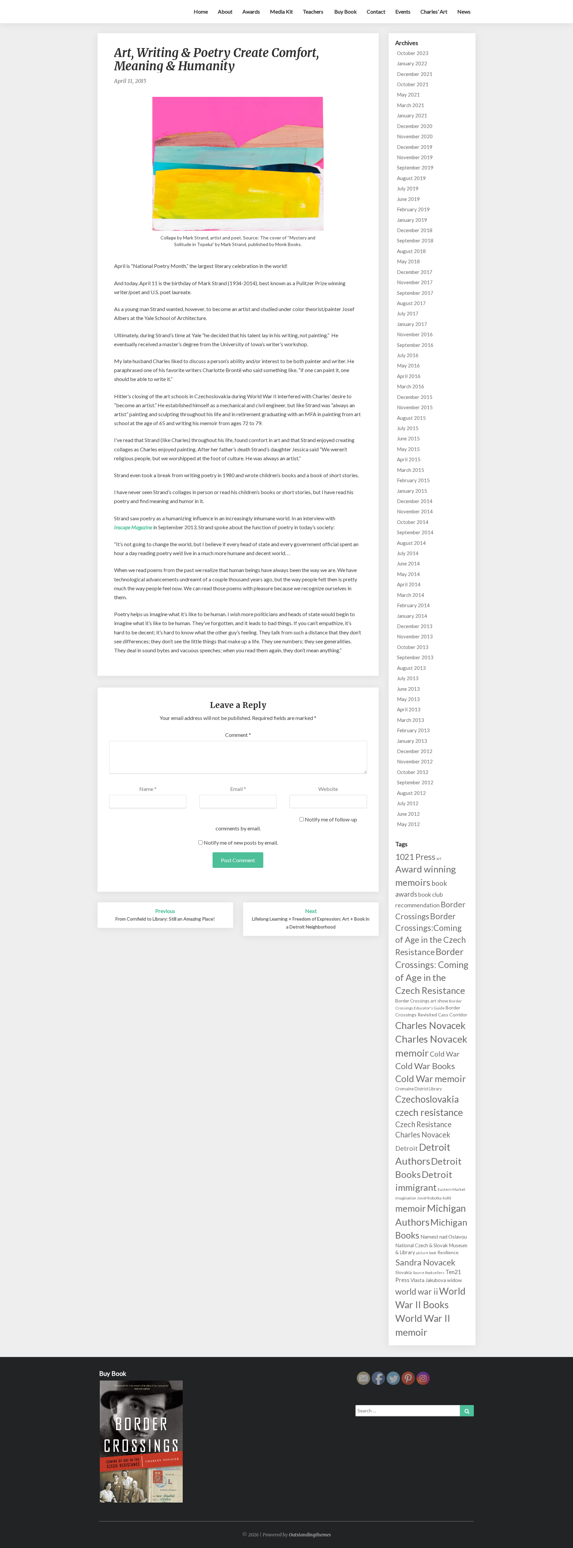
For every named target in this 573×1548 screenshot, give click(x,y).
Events (403, 11)
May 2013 (408, 699)
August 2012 (411, 793)
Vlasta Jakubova (428, 1280)
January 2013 (412, 741)
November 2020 (415, 136)
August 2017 (411, 303)
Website (328, 789)
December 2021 (414, 74)
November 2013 (415, 636)
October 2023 (412, 53)
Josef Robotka (429, 1197)
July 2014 (407, 553)
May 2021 (408, 94)
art (438, 858)
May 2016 (408, 365)
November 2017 (415, 282)
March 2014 (410, 595)
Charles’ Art (433, 11)
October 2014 (412, 522)
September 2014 (415, 532)
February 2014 (413, 605)
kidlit (447, 1197)
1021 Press (415, 857)
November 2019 (415, 157)
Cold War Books (425, 1066)
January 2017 (412, 324)
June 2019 (408, 199)
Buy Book (345, 11)
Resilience (448, 1252)
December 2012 (414, 751)
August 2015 (411, 418)
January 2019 (412, 220)
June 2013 (408, 689)
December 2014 (414, 501)
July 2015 (407, 428)
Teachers (313, 11)
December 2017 (414, 272)
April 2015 (408, 459)
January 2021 (412, 115)
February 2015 (413, 480)
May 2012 (408, 824)
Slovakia (403, 1272)
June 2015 (408, 438)
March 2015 (410, 470)
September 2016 (415, 345)
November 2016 (415, 334)
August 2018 (411, 251)
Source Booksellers (428, 1272)
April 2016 (408, 376)
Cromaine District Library (418, 1088)
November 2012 (415, 761)
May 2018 (408, 261)
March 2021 (410, 105)
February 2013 (413, 730)
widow (454, 1280)
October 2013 (412, 647)
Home (201, 11)
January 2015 (412, 491)
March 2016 (410, 386)
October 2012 (412, 772)
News (464, 11)
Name (148, 789)
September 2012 (415, 782)
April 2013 (408, 709)
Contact (376, 11)
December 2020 (414, 126)
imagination (405, 1197)
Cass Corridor (452, 1014)
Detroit (406, 1148)
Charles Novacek (430, 1025)
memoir (410, 1208)
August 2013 (411, 668)
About (225, 11)
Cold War (445, 1054)
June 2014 (408, 563)
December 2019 (414, 147)
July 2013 (407, 678)
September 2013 (415, 657)
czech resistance (429, 1112)
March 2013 (410, 720)
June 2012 (408, 814)
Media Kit (281, 11)
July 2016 (407, 355)
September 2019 (415, 167)
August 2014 (411, 543)
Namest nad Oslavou (443, 1237)
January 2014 (412, 616)
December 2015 (414, 397)
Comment (238, 735)
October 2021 (412, 84)
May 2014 (408, 574)
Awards (251, 11)
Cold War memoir (430, 1078)
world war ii (416, 1291)
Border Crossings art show (421, 1000)
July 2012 (407, 803)
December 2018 (414, 230)
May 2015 (408, 449)
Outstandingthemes (310, 1535)
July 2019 (407, 188)
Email (238, 789)
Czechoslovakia (427, 1099)
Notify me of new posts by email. (241, 842)
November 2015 (415, 407)
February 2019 (413, 209)
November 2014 (415, 511)
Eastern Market (451, 1189)
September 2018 (415, 240)
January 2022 (412, 63)
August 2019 (411, 178)
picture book (426, 1253)
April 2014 (408, 584)
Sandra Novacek (425, 1262)
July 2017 (407, 313)
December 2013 (414, 626)
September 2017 (415, 293)
